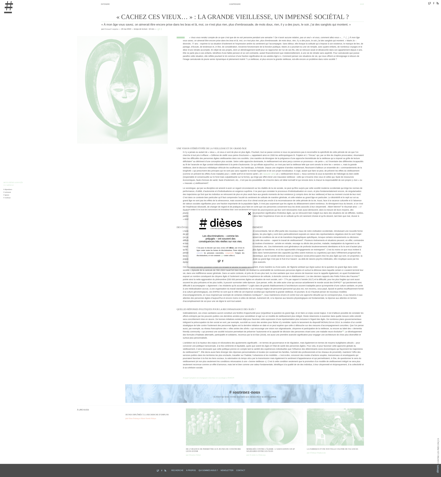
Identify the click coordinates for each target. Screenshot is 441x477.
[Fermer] (249, 213)
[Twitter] (219, 261)
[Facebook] (222, 261)
